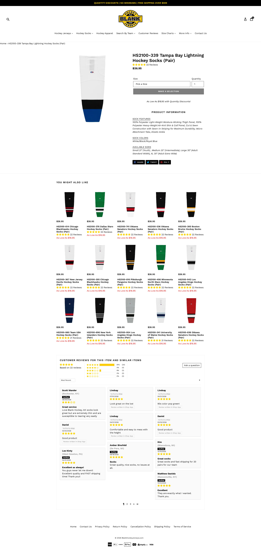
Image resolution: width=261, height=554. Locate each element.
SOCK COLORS (140, 138)
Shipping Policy (162, 526)
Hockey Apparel (104, 33)
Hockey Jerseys (63, 33)
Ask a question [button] (192, 365)
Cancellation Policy (140, 526)
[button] (139, 64)
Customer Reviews (148, 33)
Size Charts (167, 33)
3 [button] (130, 504)
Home (3, 43)
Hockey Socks (84, 33)
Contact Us (201, 33)
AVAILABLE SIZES (142, 147)
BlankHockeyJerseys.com (132, 538)
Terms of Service (182, 526)
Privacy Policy (102, 526)
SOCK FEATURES (141, 119)
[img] (82, 402)
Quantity (196, 78)
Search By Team (125, 33)
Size (135, 78)
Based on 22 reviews (70, 367)
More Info (184, 33)
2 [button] (127, 504)
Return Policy (120, 526)
